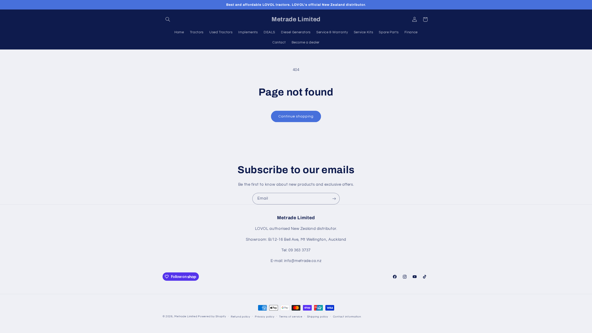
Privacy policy (264, 316)
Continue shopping (296, 116)
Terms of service (290, 316)
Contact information (347, 316)
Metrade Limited (185, 316)
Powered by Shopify (212, 316)
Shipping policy (317, 316)
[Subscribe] (334, 198)
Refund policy (240, 316)
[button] (168, 19)
